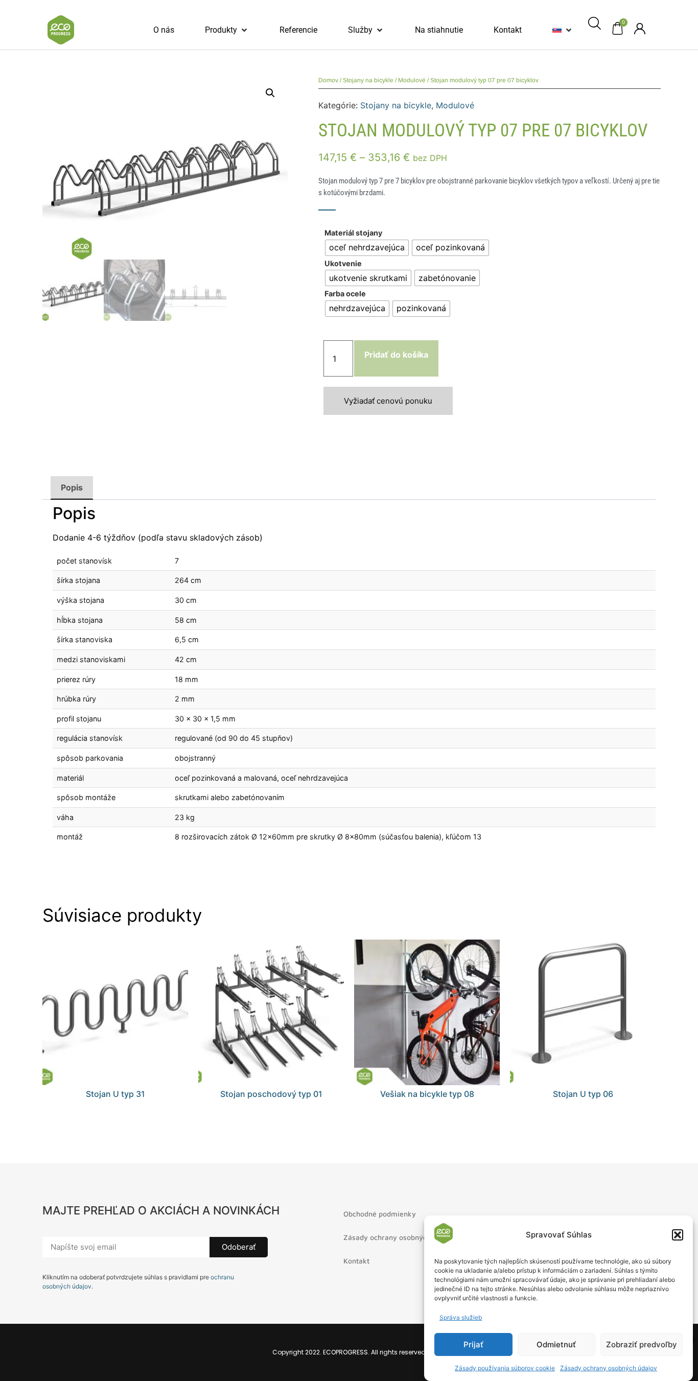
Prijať (473, 1344)
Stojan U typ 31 (115, 1094)
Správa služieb (460, 1317)
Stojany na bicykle (368, 80)
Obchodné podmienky (379, 1213)
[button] (677, 1235)
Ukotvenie (343, 263)
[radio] (366, 247)
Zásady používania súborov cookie (505, 1368)
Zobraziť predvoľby (641, 1344)
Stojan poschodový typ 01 (271, 1094)
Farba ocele (345, 293)
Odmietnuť (556, 1344)
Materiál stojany (353, 233)
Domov (328, 80)
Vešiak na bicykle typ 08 (427, 1094)
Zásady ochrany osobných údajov (608, 1368)
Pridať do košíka (396, 354)
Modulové (412, 80)
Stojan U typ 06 (583, 1094)
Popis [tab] (72, 487)
